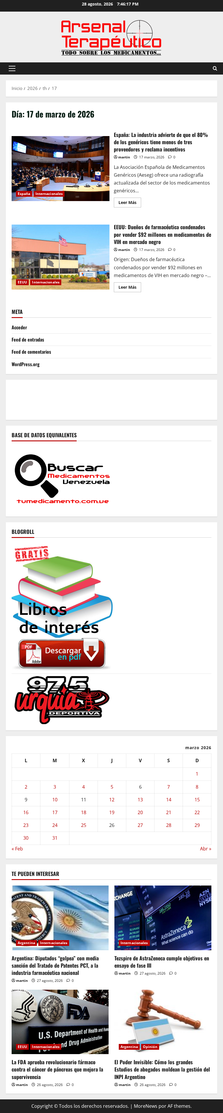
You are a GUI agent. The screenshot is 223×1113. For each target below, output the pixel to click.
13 (140, 799)
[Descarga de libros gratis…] (62, 607)
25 (83, 825)
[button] (12, 68)
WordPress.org (25, 364)
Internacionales (49, 193)
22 (197, 812)
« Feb (17, 848)
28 (168, 825)
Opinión (150, 1046)
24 (54, 825)
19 (111, 812)
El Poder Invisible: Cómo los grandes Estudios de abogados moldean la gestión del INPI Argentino (162, 1069)
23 (25, 825)
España (24, 193)
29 (197, 825)
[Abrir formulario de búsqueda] (215, 68)
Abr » (205, 848)
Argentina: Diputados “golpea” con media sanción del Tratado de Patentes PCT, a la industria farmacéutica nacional (55, 965)
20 (140, 812)
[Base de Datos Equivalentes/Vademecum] (62, 478)
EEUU (22, 282)
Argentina (26, 942)
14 (168, 799)
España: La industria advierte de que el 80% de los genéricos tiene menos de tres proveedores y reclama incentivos (60, 168)
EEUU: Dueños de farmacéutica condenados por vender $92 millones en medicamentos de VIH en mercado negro (60, 257)
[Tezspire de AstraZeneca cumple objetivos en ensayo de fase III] (162, 918)
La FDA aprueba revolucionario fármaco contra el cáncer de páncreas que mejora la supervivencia (57, 1069)
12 (111, 799)
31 (54, 838)
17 (54, 812)
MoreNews (145, 1106)
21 (168, 812)
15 (197, 799)
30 (25, 838)
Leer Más (129, 203)
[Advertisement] (117, 399)
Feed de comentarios (31, 351)
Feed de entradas (28, 339)
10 (54, 799)
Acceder (19, 327)
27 (140, 825)
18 (83, 812)
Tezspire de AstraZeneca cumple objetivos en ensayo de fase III (161, 961)
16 (25, 812)
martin (124, 157)
